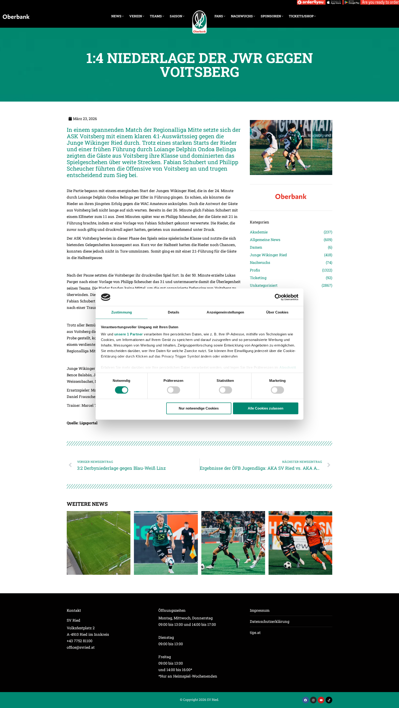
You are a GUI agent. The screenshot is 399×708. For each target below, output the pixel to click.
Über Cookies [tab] (277, 312)
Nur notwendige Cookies (199, 408)
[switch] (173, 390)
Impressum (259, 610)
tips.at (255, 632)
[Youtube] (321, 700)
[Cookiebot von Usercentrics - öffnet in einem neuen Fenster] (278, 297)
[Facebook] (305, 700)
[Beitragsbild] (98, 543)
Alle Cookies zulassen (265, 408)
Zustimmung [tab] (121, 312)
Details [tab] (173, 312)
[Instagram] (313, 700)
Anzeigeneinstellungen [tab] (225, 312)
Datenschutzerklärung (269, 621)
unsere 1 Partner (128, 334)
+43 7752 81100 (79, 640)
